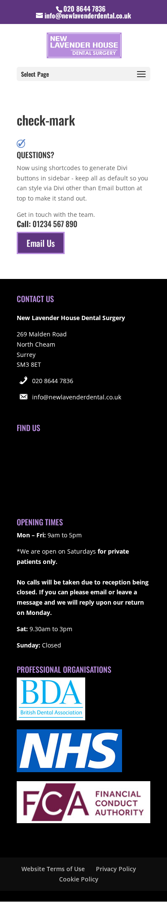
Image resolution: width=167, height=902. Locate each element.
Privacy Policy (116, 869)
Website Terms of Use (53, 869)
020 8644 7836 (52, 381)
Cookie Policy (78, 879)
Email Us (41, 243)
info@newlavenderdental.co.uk (76, 397)
